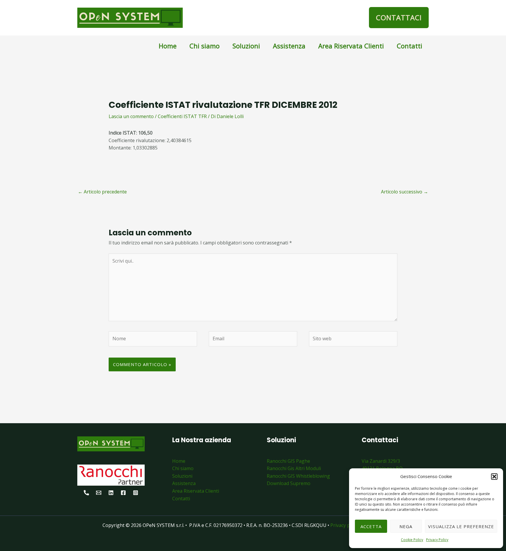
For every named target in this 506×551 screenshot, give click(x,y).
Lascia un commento (131, 116)
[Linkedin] (111, 492)
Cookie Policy (412, 539)
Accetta (371, 526)
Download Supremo (288, 483)
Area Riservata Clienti (351, 45)
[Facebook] (123, 492)
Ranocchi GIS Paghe (288, 461)
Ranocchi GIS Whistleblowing (298, 476)
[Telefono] (86, 492)
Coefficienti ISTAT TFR (182, 116)
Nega (405, 526)
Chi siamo (204, 45)
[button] (494, 476)
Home (168, 45)
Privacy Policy (437, 539)
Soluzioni (246, 45)
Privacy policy (345, 525)
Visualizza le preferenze (461, 526)
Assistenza (289, 45)
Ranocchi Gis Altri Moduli (294, 468)
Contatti (409, 45)
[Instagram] (135, 492)
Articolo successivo (404, 191)
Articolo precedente (102, 191)
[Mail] (98, 492)
